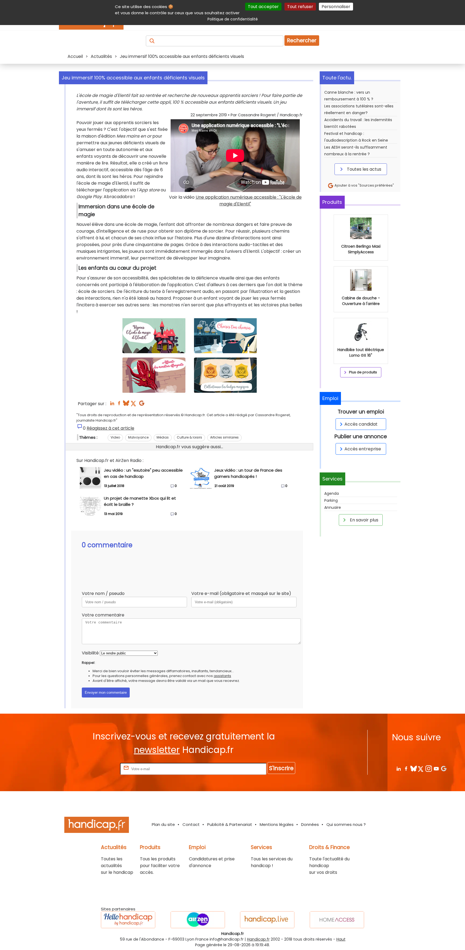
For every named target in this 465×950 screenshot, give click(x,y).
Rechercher (301, 40)
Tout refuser (300, 6)
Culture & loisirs (189, 437)
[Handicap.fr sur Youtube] (436, 768)
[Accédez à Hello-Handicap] (128, 919)
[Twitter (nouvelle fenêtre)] (134, 405)
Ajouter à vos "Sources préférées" (364, 185)
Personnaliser (336, 6)
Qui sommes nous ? (346, 824)
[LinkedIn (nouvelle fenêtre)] (112, 405)
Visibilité (90, 653)
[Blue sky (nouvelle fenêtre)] (126, 405)
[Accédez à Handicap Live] (267, 919)
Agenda (331, 493)
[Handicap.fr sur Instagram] (428, 768)
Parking (331, 500)
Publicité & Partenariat (229, 824)
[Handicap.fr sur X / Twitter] (421, 768)
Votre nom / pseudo (103, 593)
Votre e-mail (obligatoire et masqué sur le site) (241, 593)
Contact (191, 824)
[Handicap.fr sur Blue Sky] (413, 768)
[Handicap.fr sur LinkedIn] (398, 768)
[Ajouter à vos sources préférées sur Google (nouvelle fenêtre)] (142, 405)
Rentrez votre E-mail (97, 769)
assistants (222, 676)
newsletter (157, 750)
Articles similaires (224, 437)
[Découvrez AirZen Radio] (198, 919)
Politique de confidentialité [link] (232, 19)
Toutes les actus (363, 169)
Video (115, 437)
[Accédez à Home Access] (337, 919)
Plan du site (163, 824)
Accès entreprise (362, 449)
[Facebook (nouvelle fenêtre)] (119, 405)
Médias (163, 437)
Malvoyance (138, 437)
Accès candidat (361, 424)
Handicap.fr (258, 939)
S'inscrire (281, 768)
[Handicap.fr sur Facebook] (406, 768)
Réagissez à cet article (110, 428)
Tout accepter (263, 6)
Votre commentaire (103, 615)
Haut (341, 939)
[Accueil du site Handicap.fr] (96, 826)
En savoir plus (363, 520)
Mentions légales (277, 824)
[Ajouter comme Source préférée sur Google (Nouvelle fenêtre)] (444, 768)
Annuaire (332, 507)
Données (310, 824)
